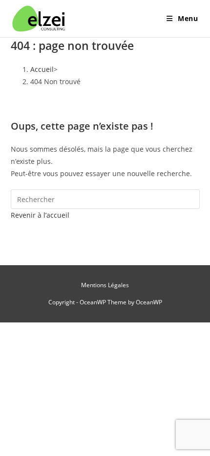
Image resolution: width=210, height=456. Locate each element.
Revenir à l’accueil (40, 215)
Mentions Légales (105, 285)
